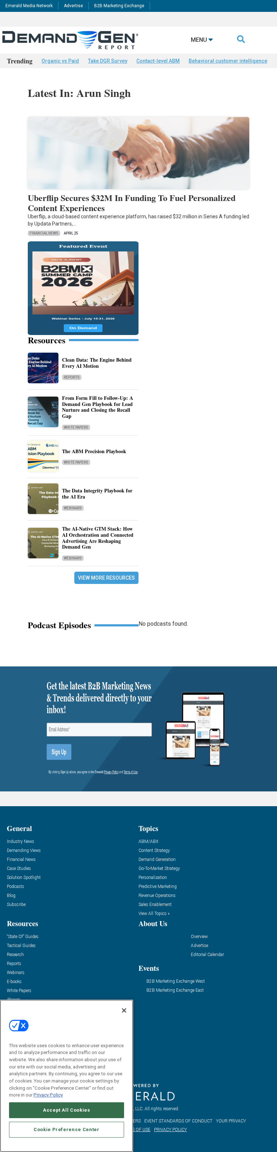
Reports (72, 377)
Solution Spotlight (24, 877)
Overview (199, 936)
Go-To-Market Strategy (159, 868)
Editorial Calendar (207, 954)
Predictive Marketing (157, 886)
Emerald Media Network (29, 6)
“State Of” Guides (23, 936)
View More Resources (106, 578)
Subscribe (16, 904)
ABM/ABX (148, 841)
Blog (11, 895)
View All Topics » (154, 913)
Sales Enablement (155, 904)
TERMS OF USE (135, 1129)
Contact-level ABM (158, 61)
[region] (66, 1076)
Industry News (20, 841)
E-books (14, 981)
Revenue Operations (157, 895)
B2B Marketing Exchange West (175, 981)
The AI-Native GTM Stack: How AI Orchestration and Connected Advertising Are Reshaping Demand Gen (97, 537)
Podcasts (15, 886)
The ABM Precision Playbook (94, 451)
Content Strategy (154, 850)
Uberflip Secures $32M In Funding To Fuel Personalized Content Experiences (132, 202)
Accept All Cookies (66, 1110)
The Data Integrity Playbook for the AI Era (97, 493)
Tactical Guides (21, 945)
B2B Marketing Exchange (119, 6)
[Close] (124, 1010)
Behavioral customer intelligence (228, 61)
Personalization (152, 877)
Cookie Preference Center (67, 1129)
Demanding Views (24, 850)
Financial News (44, 233)
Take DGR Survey (107, 61)
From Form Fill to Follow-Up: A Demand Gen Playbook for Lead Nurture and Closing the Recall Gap (97, 407)
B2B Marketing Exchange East (175, 990)
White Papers (76, 427)
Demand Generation (157, 859)
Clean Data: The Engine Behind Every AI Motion (97, 363)
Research (15, 954)
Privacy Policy (48, 1095)
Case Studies (19, 868)
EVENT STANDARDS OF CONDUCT (178, 1121)
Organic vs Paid (60, 61)
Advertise (73, 6)
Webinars (73, 508)
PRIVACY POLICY (170, 1129)
